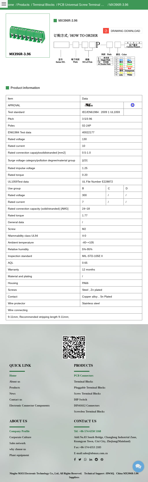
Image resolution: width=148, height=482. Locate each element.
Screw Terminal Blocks (87, 393)
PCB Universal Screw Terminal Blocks (82, 4)
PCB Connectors (83, 375)
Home (10, 4)
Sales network (17, 443)
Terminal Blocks (44, 4)
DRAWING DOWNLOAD (125, 30)
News (12, 393)
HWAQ (110, 473)
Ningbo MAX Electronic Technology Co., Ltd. (34, 473)
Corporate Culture (20, 437)
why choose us (17, 449)
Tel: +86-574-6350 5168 (87, 431)
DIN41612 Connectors (86, 405)
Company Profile (19, 431)
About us (14, 381)
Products (23, 4)
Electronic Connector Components (29, 405)
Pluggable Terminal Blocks (89, 387)
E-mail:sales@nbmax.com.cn (91, 453)
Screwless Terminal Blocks (89, 411)
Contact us (15, 399)
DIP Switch (80, 399)
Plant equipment (19, 455)
